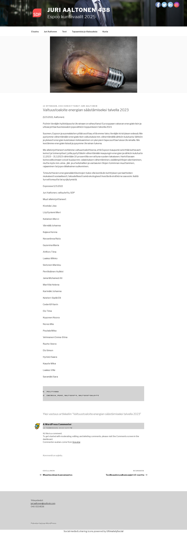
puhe (60, 395)
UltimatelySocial (114, 531)
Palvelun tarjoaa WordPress (43, 523)
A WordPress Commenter (57, 424)
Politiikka (53, 392)
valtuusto (70, 395)
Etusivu (35, 31)
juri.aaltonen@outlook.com (43, 503)
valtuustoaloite (89, 395)
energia (51, 395)
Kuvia (105, 31)
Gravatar (76, 442)
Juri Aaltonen (50, 31)
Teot (64, 31)
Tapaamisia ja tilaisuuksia (84, 31)
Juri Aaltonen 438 (78, 10)
